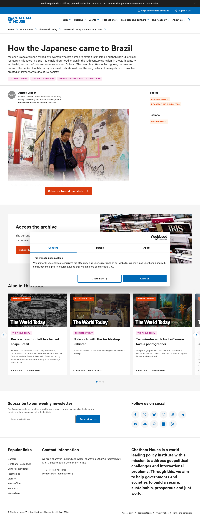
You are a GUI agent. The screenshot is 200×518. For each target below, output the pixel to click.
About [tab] (146, 247)
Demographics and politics (165, 104)
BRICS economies (159, 99)
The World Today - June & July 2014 (82, 29)
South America (159, 121)
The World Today (47, 29)
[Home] (19, 19)
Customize (98, 278)
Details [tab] (100, 247)
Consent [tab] (53, 247)
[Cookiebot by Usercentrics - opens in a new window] (153, 237)
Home (11, 29)
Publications (26, 29)
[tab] (97, 382)
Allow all (144, 278)
